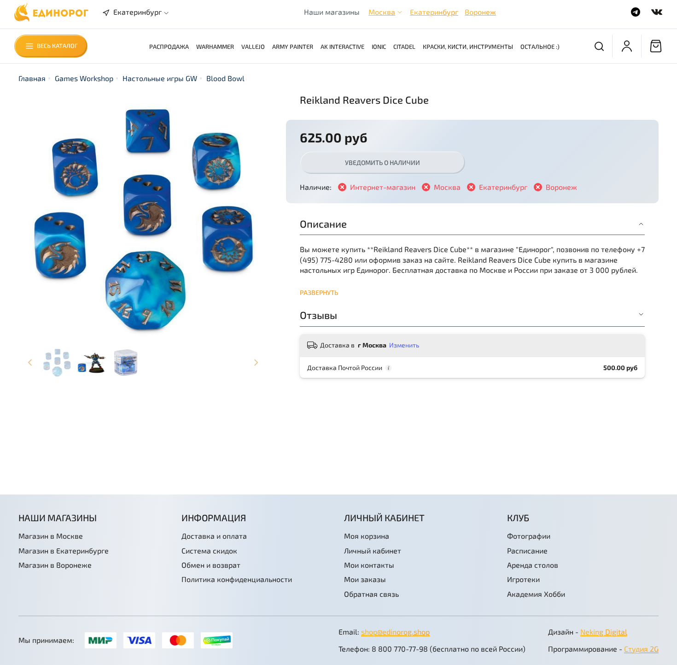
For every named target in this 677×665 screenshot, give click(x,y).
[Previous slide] (33, 217)
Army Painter (292, 46)
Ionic (379, 46)
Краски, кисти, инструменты (468, 46)
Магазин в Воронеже (55, 564)
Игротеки (523, 579)
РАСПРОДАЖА (169, 46)
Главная (32, 78)
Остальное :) (540, 46)
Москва (381, 11)
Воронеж (480, 11)
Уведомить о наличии (382, 162)
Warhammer (215, 46)
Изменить (404, 345)
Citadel (404, 46)
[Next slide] (253, 217)
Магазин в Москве (50, 535)
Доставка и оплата (214, 535)
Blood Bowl (225, 78)
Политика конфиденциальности (236, 579)
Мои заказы (365, 579)
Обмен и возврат (210, 564)
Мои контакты (369, 564)
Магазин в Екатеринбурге (63, 550)
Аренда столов (532, 564)
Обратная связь (371, 593)
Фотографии (528, 535)
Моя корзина (366, 535)
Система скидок (209, 550)
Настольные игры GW (160, 78)
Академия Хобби (536, 593)
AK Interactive (342, 46)
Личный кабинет (372, 550)
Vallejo (253, 46)
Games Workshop (84, 78)
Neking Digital (603, 631)
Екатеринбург (434, 11)
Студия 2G (641, 648)
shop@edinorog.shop (395, 631)
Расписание (527, 550)
